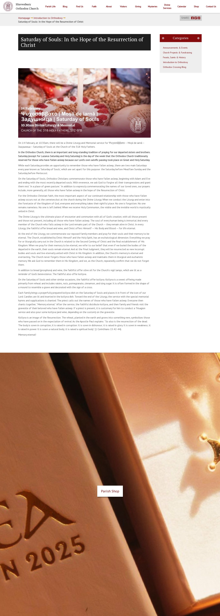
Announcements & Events (175, 47)
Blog (65, 6)
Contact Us (211, 6)
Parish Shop (110, 491)
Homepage (24, 18)
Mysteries (152, 6)
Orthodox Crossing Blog (174, 67)
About (109, 6)
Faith (94, 6)
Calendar (181, 6)
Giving (138, 6)
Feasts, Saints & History (174, 57)
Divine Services (167, 6)
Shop (196, 6)
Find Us (79, 6)
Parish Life (50, 6)
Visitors (123, 6)
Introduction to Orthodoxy (47, 18)
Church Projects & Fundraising (177, 52)
